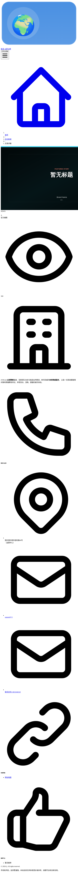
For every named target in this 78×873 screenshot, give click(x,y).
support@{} (9, 617)
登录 (2, 49)
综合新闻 (8, 139)
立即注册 (7, 49)
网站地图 (8, 777)
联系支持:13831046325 (13, 692)
